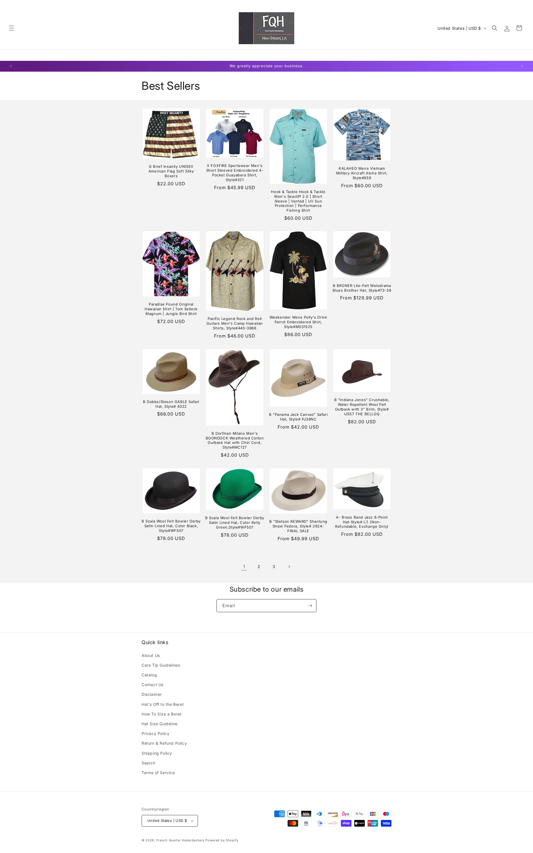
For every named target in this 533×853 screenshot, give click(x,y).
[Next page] (289, 567)
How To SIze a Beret (162, 714)
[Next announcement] (522, 66)
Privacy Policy (155, 733)
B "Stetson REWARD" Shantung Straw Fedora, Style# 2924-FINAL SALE (298, 526)
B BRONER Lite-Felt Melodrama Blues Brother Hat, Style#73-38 (362, 287)
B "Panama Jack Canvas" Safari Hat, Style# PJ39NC (298, 416)
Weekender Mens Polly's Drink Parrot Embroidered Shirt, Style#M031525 (298, 322)
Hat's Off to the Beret (163, 704)
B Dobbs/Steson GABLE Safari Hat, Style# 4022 (171, 404)
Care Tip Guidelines (161, 665)
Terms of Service (158, 772)
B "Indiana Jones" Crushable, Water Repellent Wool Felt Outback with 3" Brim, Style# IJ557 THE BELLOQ (362, 406)
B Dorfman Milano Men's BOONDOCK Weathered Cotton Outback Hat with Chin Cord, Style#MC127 (235, 440)
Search (148, 763)
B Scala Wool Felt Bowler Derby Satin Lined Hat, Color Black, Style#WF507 (171, 526)
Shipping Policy (157, 753)
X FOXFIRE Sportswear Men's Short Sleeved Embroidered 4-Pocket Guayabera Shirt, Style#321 (234, 172)
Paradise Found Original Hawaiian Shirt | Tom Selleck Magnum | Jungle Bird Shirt (171, 309)
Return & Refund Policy (164, 743)
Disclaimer (152, 694)
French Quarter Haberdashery (181, 840)
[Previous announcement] (11, 66)
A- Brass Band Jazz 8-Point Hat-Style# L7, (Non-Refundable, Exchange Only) (362, 522)
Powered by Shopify (221, 840)
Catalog (149, 674)
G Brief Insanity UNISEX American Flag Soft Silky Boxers (171, 171)
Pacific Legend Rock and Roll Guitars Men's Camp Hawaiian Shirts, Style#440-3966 (235, 323)
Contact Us (153, 684)
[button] (12, 28)
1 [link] (244, 566)
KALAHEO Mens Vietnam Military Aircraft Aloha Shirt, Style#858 (362, 173)
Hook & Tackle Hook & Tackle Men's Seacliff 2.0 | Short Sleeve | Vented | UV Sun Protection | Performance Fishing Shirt (298, 201)
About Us (151, 655)
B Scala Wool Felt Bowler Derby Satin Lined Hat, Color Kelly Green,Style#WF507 (234, 522)
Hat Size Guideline (160, 723)
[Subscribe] (310, 605)
